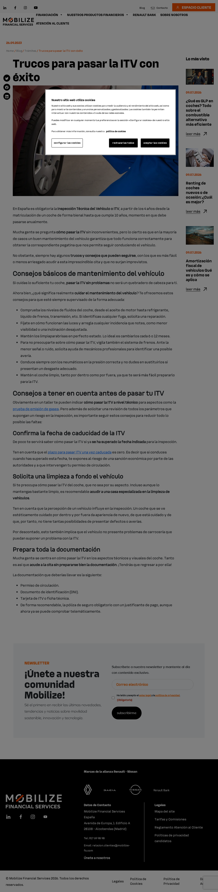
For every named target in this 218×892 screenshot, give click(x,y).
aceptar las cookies (155, 142)
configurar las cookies (67, 142)
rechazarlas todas (123, 142)
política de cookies (116, 131)
